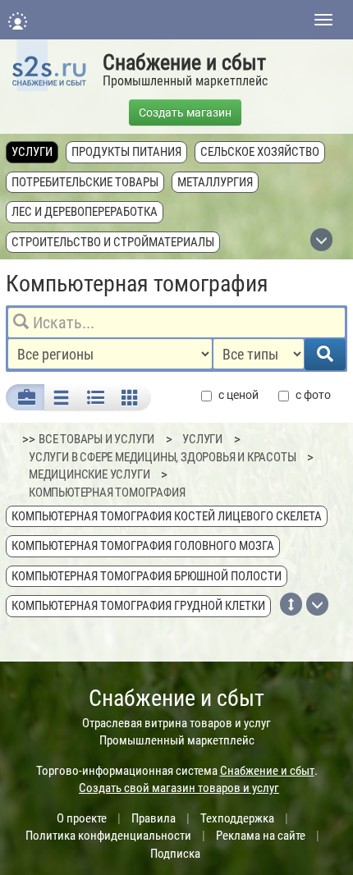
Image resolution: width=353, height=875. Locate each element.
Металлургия (215, 182)
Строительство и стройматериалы (112, 242)
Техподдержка (237, 818)
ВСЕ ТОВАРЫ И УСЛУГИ (96, 439)
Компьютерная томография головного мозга (142, 545)
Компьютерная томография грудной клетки (138, 605)
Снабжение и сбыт (184, 62)
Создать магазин (185, 112)
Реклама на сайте (260, 835)
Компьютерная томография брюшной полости (146, 576)
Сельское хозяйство (259, 151)
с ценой (238, 394)
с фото (313, 394)
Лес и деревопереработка (84, 211)
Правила (153, 818)
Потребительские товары (84, 182)
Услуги (32, 151)
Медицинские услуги (89, 474)
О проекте (82, 818)
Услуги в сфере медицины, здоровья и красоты (162, 457)
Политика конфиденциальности (108, 835)
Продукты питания (126, 151)
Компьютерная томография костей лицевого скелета (166, 516)
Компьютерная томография (107, 492)
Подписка (175, 853)
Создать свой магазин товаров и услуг (179, 788)
